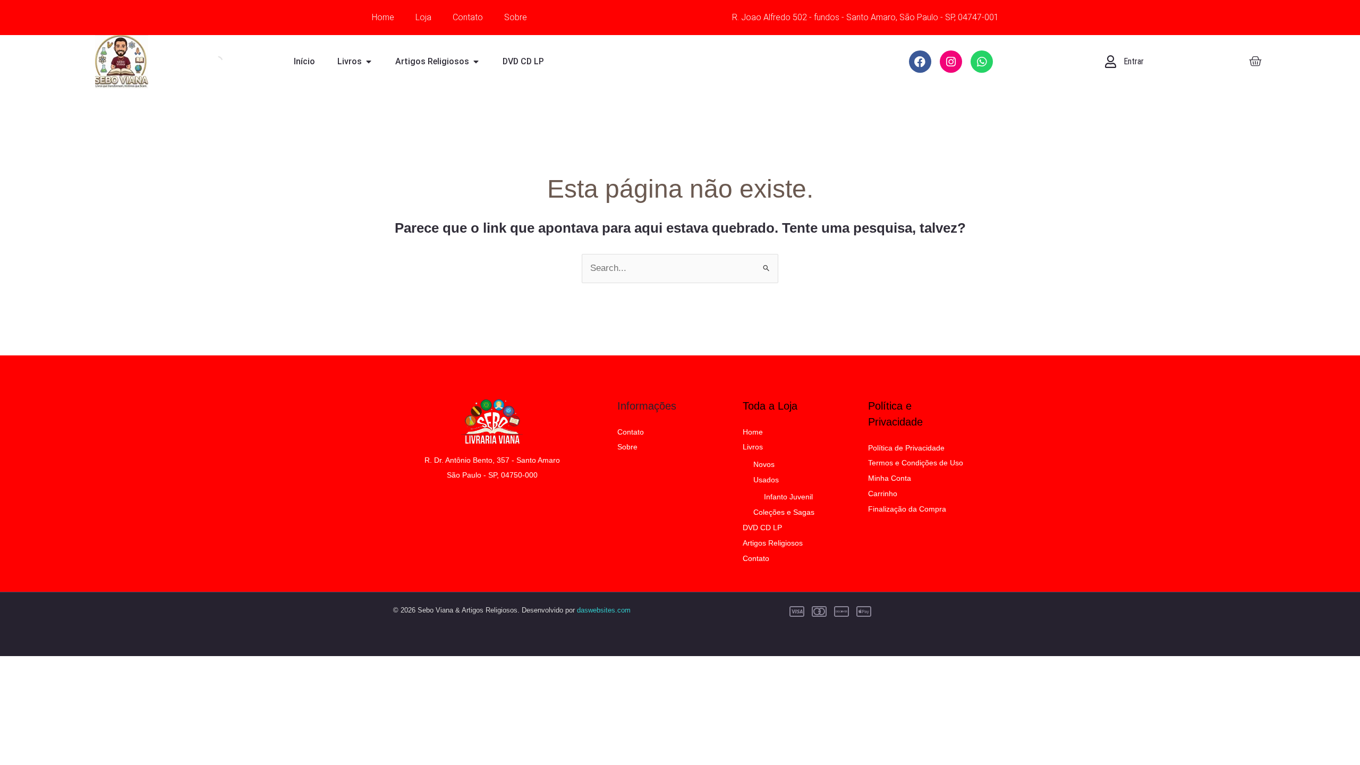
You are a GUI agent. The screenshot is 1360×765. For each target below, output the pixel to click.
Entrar (1134, 61)
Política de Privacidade (906, 448)
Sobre (515, 17)
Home (383, 17)
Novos (764, 464)
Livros (753, 447)
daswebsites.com (604, 610)
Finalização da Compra (907, 509)
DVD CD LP (762, 527)
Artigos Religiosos (773, 543)
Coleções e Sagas (783, 512)
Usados (766, 479)
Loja (423, 17)
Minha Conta (889, 478)
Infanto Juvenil (788, 496)
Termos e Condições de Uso (915, 462)
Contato (468, 17)
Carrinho (882, 493)
